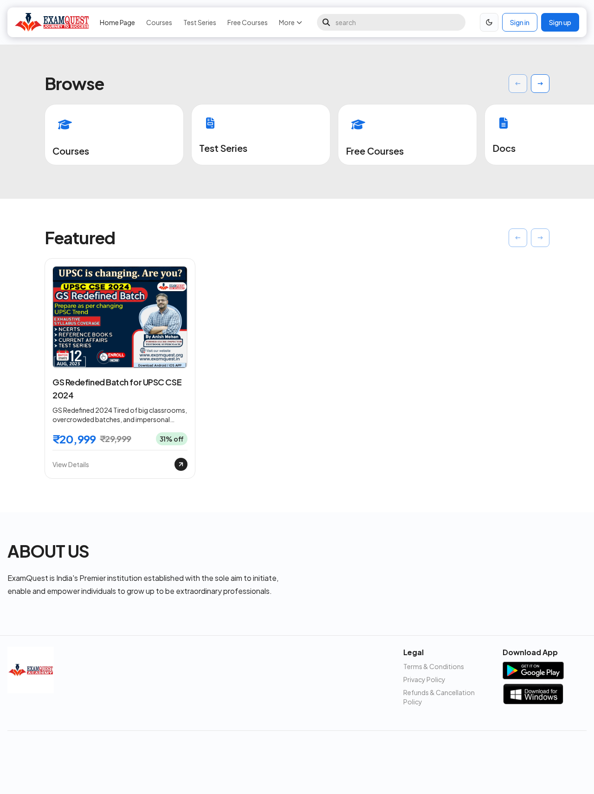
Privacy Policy (424, 679)
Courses (159, 22)
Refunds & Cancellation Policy (439, 697)
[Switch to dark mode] (489, 22)
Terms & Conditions (433, 666)
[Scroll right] (540, 83)
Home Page (117, 22)
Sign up (560, 22)
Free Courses (247, 22)
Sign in (519, 22)
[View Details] (180, 464)
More (287, 22)
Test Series (199, 22)
